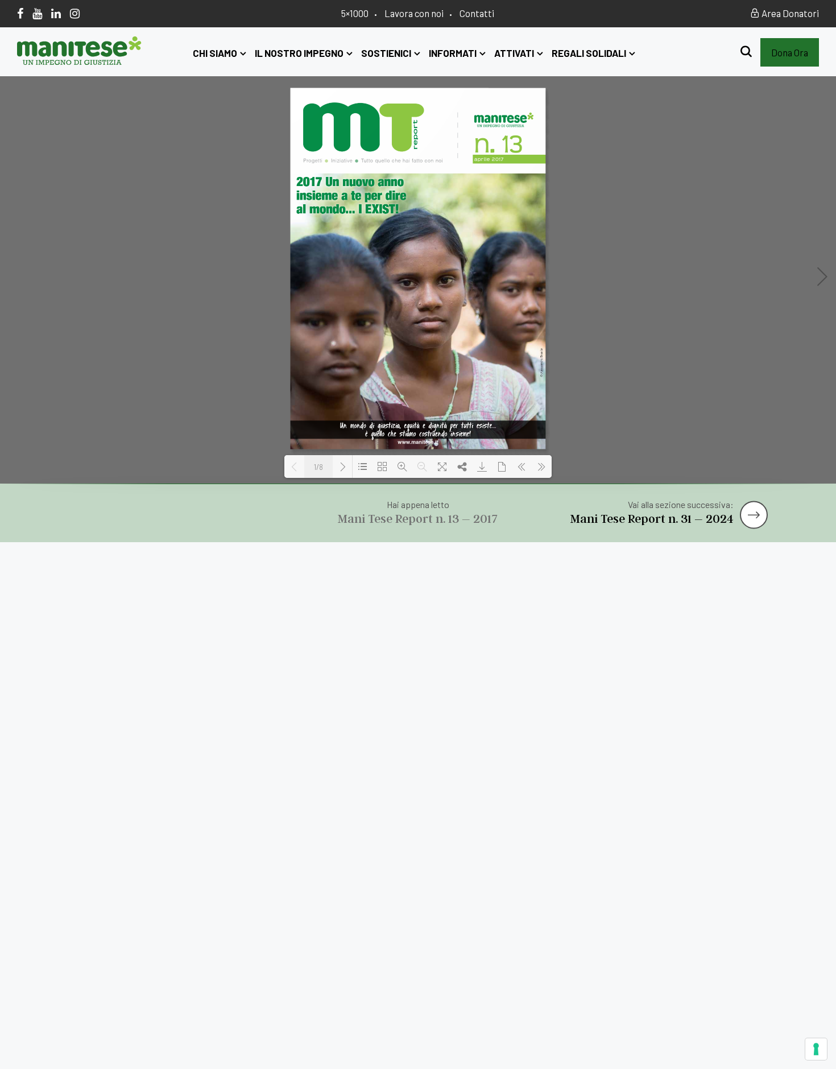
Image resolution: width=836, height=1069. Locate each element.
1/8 (318, 467)
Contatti (477, 13)
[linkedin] (56, 13)
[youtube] (37, 13)
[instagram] (75, 13)
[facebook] (20, 13)
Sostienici (386, 53)
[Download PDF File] (482, 466)
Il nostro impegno (299, 53)
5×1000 (355, 13)
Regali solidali (589, 53)
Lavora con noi (414, 13)
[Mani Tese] (79, 61)
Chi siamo (215, 53)
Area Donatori (789, 13)
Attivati (514, 53)
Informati (453, 53)
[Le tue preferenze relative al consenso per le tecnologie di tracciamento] (816, 1049)
